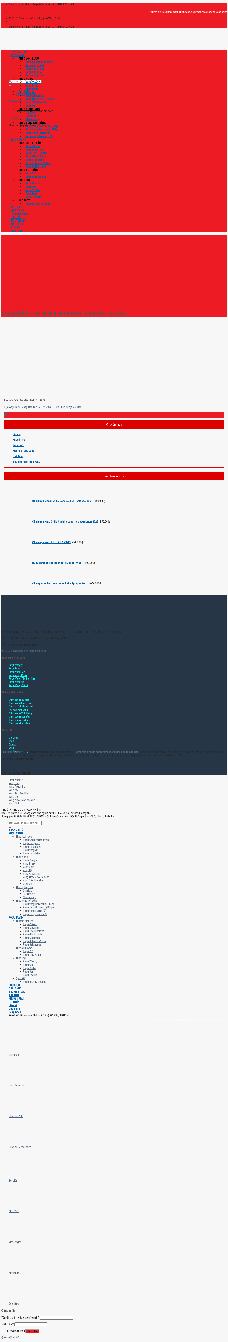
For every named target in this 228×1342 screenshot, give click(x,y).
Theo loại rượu (28, 58)
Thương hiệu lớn (29, 143)
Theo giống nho (29, 109)
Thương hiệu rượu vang (26, 461)
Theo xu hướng (28, 170)
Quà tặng (18, 456)
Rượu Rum (31, 193)
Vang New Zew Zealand (39, 99)
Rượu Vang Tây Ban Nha (22, 678)
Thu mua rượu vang (18, 710)
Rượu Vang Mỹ (17, 671)
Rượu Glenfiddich (35, 156)
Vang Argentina (34, 95)
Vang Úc (30, 106)
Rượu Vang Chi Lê (18, 685)
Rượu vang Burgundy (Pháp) (41, 129)
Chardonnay (32, 119)
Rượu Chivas (32, 146)
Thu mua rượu (19, 214)
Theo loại (24, 180)
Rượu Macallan (34, 149)
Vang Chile (31, 89)
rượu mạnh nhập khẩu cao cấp (121, 752)
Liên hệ (15, 227)
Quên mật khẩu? (10, 1337)
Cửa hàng (17, 230)
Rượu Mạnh (15, 668)
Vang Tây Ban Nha (36, 102)
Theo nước (25, 78)
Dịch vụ (17, 434)
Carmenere (32, 116)
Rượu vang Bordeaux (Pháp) (42, 126)
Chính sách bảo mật (19, 699)
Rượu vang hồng (35, 68)
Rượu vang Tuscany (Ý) (39, 136)
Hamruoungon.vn (10, 752)
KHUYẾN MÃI (18, 220)
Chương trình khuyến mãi (21, 706)
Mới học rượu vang (24, 450)
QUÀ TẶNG (17, 210)
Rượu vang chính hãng (89, 752)
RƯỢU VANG (18, 55)
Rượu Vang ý (16, 665)
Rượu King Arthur (35, 176)
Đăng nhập (32, 1331)
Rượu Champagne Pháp (39, 62)
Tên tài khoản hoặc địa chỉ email (20, 1317)
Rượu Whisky (33, 183)
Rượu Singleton (34, 160)
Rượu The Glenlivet (37, 153)
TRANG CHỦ (18, 51)
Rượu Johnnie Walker (38, 163)
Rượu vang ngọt (34, 65)
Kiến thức (18, 445)
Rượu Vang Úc (16, 682)
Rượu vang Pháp (18, 675)
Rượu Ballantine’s (35, 166)
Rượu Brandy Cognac (37, 203)
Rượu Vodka (32, 190)
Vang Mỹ (30, 92)
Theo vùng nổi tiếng (32, 122)
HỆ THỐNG (17, 224)
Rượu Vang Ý (32, 82)
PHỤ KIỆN (16, 207)
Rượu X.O (30, 173)
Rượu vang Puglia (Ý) (37, 133)
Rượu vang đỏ (33, 72)
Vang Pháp (31, 85)
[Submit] (10, 86)
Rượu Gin (30, 187)
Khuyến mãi (19, 439)
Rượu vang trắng (35, 75)
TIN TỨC (16, 217)
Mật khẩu (7, 1324)
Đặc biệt (24, 200)
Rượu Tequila (33, 197)
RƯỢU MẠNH (18, 139)
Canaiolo (30, 112)
